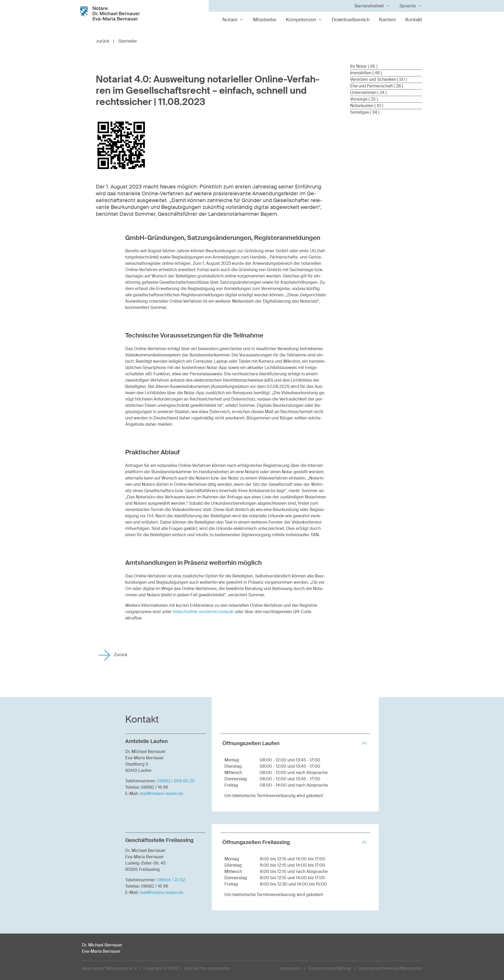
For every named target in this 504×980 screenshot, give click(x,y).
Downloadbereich (351, 20)
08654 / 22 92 (171, 880)
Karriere (387, 20)
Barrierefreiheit (369, 6)
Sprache (408, 6)
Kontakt (413, 20)
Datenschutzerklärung (329, 968)
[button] (295, 743)
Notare (229, 20)
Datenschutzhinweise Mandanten (390, 968)
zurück (105, 41)
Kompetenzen (301, 20)
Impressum (290, 968)
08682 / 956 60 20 (176, 781)
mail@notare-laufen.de (161, 793)
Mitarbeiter (264, 20)
